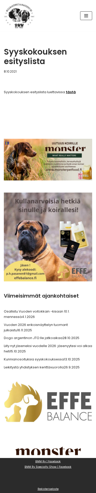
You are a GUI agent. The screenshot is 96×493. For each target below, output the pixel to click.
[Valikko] (86, 15)
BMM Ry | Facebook (48, 461)
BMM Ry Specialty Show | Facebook (48, 467)
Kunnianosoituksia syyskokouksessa (34, 359)
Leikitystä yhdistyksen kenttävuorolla (34, 367)
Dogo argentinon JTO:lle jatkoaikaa (33, 337)
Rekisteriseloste (48, 489)
